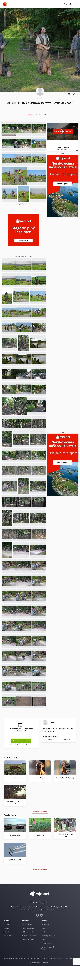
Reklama (25, 921)
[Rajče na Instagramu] (42, 916)
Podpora (44, 921)
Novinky (6, 928)
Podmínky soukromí (48, 936)
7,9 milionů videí (43, 910)
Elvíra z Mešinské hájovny (65, 778)
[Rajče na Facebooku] (38, 916)
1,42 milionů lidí (54, 910)
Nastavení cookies (35, 962)
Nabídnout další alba (40, 812)
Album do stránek (28, 928)
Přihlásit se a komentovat (21, 741)
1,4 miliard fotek (32, 910)
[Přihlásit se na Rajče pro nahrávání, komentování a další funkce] (70, 4)
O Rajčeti (7, 921)
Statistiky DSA (9, 936)
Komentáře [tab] (48, 114)
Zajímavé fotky (27, 924)
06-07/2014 (40, 835)
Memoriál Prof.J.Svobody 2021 (15, 802)
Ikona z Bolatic (40, 778)
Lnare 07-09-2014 (15, 835)
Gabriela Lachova (63, 149)
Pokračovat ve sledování (63, 131)
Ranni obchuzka (63, 147)
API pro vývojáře (28, 932)
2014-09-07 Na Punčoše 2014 (65, 835)
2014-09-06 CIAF (15, 860)
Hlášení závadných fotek (47, 948)
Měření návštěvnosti (29, 936)
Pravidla (44, 932)
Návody (43, 928)
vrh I (15, 778)
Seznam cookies (28, 939)
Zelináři (6, 932)
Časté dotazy (45, 924)
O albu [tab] (38, 114)
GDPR (43, 939)
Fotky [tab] (30, 114)
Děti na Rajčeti (46, 943)
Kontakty (7, 924)
